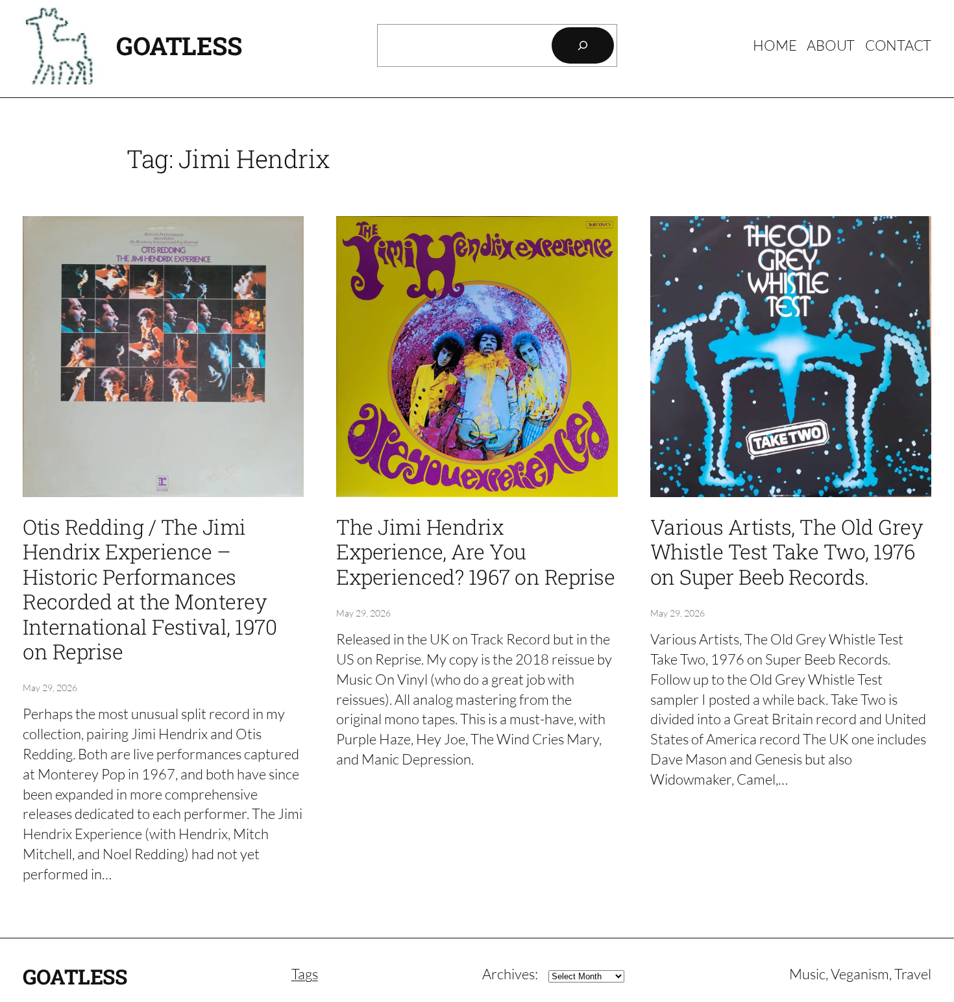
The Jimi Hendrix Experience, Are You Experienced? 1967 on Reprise (475, 552)
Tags (304, 974)
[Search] (583, 45)
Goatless (178, 45)
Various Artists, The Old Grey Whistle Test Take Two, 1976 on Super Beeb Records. (786, 552)
